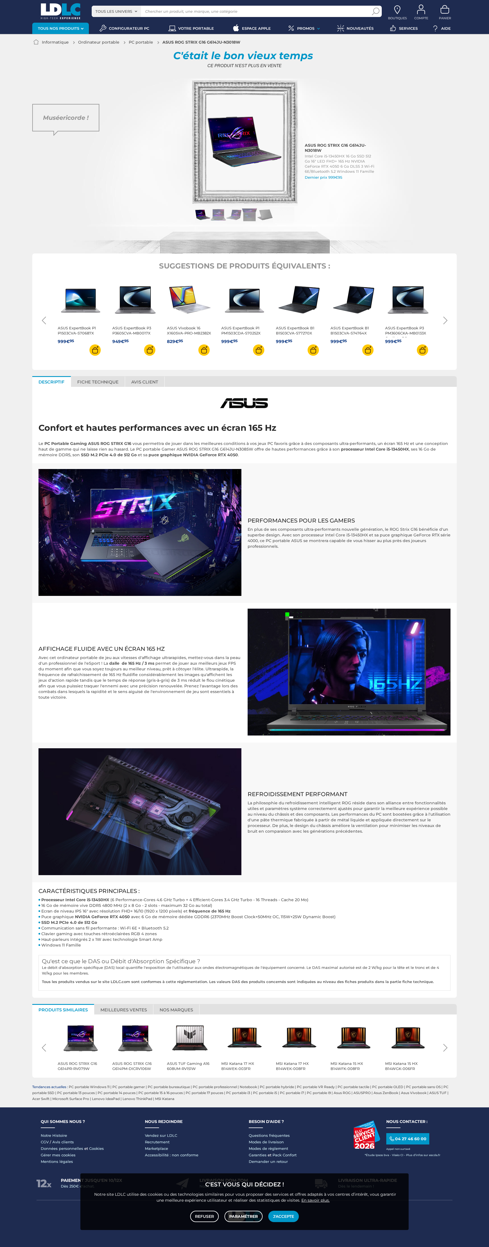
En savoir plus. (315, 1200)
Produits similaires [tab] (63, 1009)
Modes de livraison (266, 1142)
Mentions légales (57, 1161)
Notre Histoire (54, 1135)
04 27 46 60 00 (410, 1138)
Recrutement (157, 1142)
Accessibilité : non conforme (171, 1155)
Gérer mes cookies (58, 1155)
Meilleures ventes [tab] (123, 1009)
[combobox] (116, 11)
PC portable (141, 42)
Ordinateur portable (98, 42)
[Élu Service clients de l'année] (367, 1147)
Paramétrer (243, 1216)
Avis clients (63, 1142)
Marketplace (156, 1148)
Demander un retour (268, 1161)
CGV (45, 1142)
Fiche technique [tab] (98, 382)
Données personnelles (62, 1148)
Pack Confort (285, 1155)
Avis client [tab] (144, 382)
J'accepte (283, 1216)
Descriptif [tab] (51, 382)
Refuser (204, 1216)
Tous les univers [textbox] (113, 11)
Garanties (258, 1155)
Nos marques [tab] (176, 1009)
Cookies (96, 1148)
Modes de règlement (268, 1148)
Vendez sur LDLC (161, 1135)
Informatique (55, 42)
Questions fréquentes (269, 1135)
